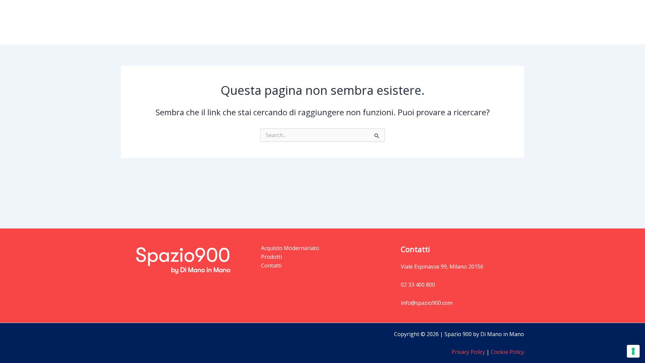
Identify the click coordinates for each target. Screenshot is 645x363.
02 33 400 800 (418, 284)
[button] (415, 22)
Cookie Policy (506, 352)
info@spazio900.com (427, 303)
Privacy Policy (468, 352)
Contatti (508, 22)
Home (372, 22)
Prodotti (401, 22)
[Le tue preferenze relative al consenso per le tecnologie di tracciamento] (633, 351)
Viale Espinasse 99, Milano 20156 (442, 266)
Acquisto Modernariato (458, 22)
